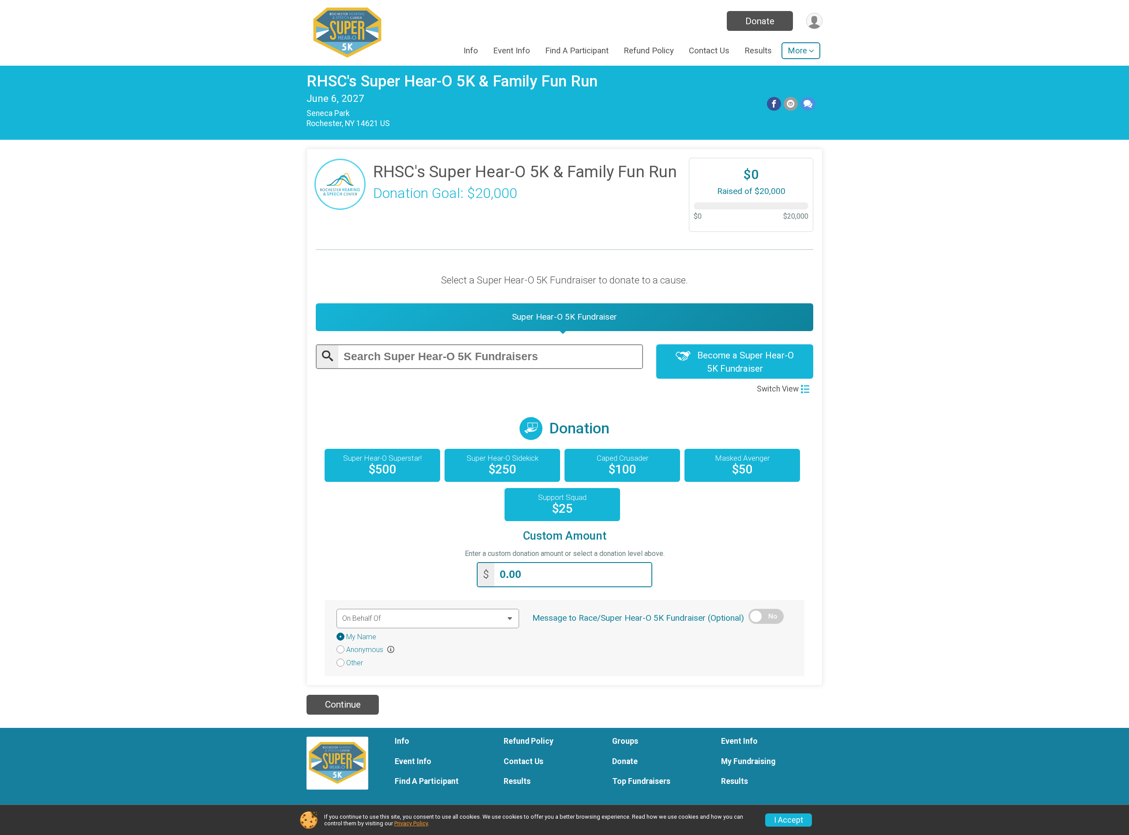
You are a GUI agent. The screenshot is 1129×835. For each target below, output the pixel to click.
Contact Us (709, 51)
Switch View (778, 388)
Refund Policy (649, 51)
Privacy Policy (411, 823)
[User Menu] (814, 21)
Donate (759, 21)
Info (471, 51)
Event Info (511, 51)
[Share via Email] (791, 104)
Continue (343, 704)
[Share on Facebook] (774, 104)
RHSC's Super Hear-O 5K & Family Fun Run (452, 81)
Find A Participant (577, 51)
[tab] (564, 317)
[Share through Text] (807, 104)
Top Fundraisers (641, 781)
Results (758, 51)
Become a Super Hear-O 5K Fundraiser (744, 362)
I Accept (788, 820)
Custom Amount (564, 535)
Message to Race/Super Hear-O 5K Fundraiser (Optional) (638, 618)
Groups (625, 741)
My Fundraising (748, 761)
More (797, 51)
